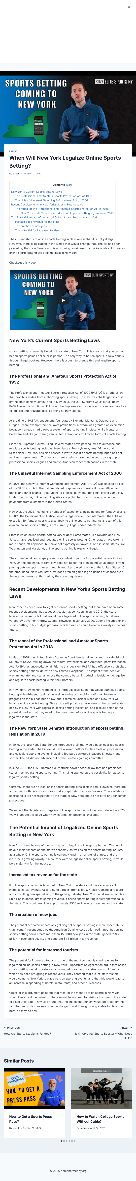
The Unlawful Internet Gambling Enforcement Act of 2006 (51, 200)
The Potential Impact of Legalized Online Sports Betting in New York (54, 217)
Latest (13, 151)
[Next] (126, 1103)
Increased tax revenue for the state (37, 221)
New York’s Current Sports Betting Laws (36, 191)
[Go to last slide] (9, 1103)
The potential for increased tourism (37, 230)
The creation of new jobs (31, 226)
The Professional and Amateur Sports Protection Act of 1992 (53, 196)
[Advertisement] (68, 38)
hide (68, 184)
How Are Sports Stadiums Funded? (27, 1030)
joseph (16, 173)
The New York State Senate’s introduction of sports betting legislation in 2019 (64, 213)
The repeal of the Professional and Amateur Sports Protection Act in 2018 (62, 208)
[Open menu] (129, 6)
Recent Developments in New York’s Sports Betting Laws (47, 204)
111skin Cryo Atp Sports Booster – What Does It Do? (102, 1033)
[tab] (61, 1141)
